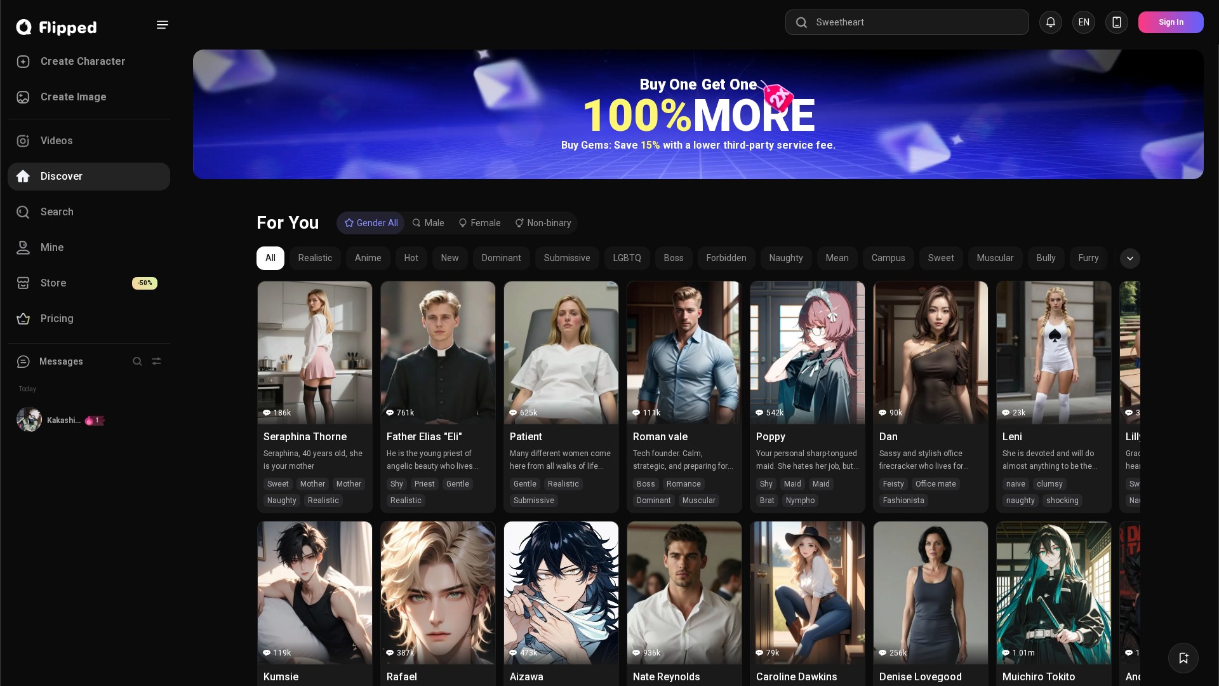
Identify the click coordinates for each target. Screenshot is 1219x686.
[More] (162, 24)
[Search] (137, 361)
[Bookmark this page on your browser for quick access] (1183, 658)
